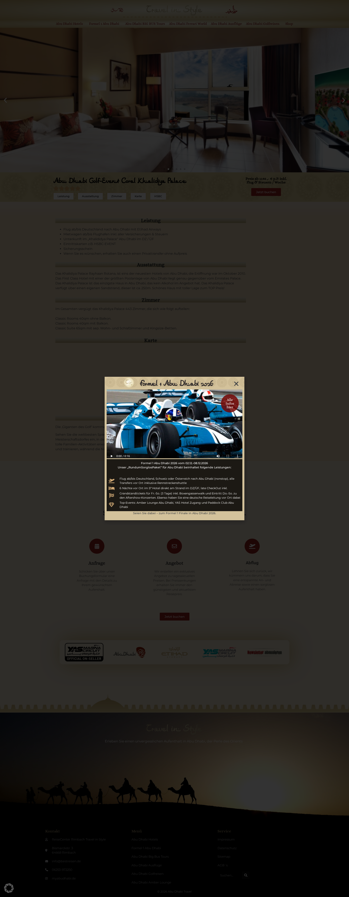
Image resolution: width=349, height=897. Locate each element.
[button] (9, 888)
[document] (174, 448)
